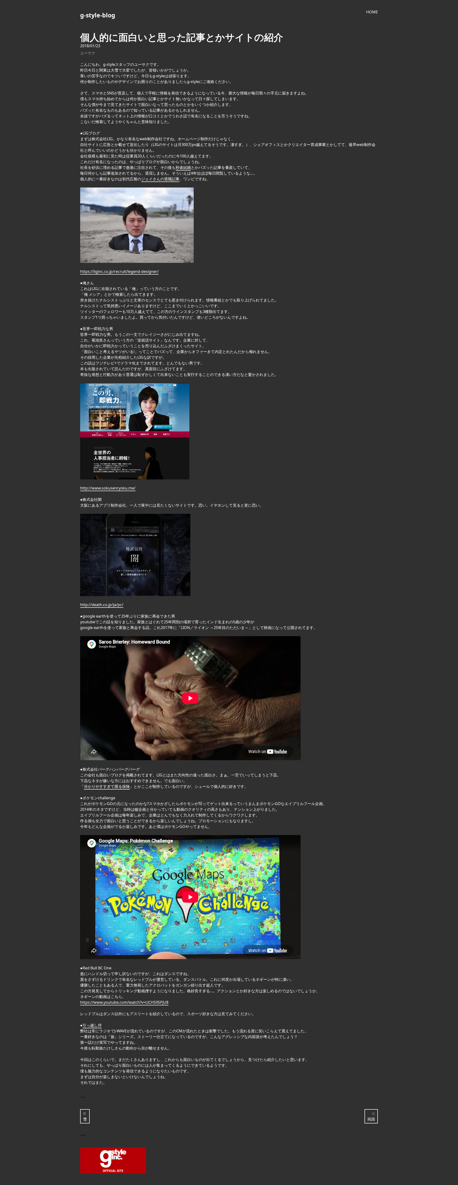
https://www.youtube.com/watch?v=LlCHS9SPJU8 (124, 1002)
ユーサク (87, 53)
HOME (372, 12)
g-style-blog (97, 15)
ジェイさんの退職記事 (160, 179)
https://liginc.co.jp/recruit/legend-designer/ (119, 271)
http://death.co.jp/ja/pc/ (101, 604)
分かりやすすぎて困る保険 (107, 786)
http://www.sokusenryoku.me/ (107, 488)
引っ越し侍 (92, 1025)
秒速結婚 (183, 167)
